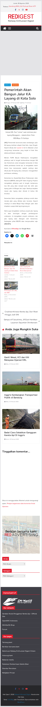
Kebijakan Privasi (8, 673)
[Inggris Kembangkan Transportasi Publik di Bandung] (21, 373)
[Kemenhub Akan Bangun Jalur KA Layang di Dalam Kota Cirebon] (11, 262)
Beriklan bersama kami (10, 647)
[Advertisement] (21, 53)
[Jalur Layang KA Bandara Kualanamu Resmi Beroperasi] (27, 262)
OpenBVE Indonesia (9, 621)
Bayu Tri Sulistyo (26, 103)
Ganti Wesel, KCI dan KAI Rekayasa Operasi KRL (16, 358)
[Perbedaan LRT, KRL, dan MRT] (11, 285)
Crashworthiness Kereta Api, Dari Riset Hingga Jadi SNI (21, 313)
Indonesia (15, 85)
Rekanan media (8, 660)
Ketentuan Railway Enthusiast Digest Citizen (18, 651)
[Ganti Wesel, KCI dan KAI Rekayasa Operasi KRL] (21, 335)
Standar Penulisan (9, 668)
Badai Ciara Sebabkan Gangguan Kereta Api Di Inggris (20, 434)
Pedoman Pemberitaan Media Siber (15, 664)
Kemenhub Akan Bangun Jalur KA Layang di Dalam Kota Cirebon (11, 270)
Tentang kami (7, 642)
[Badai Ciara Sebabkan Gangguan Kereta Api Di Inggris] (21, 410)
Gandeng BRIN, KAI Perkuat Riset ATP (22, 6)
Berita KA (7, 85)
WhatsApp (15, 229)
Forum (4, 629)
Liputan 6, (20, 148)
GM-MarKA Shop (8, 625)
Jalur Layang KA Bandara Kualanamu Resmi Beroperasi (26, 269)
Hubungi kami (7, 655)
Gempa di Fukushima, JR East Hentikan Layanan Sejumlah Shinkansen (20, 321)
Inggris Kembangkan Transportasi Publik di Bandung (20, 396)
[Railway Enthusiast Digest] (4, 28)
